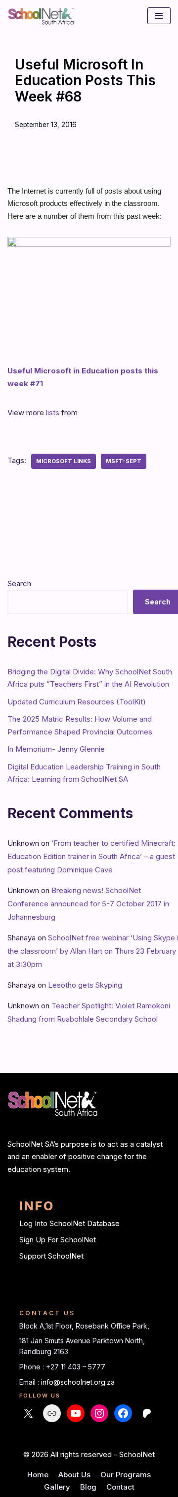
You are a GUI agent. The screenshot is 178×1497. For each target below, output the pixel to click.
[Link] (52, 1413)
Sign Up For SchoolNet (57, 1239)
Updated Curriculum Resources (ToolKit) (76, 701)
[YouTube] (76, 1413)
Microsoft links (63, 461)
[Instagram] (99, 1413)
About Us (74, 1474)
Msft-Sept (123, 461)
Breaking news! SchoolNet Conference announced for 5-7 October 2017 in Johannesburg (88, 904)
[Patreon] (147, 1413)
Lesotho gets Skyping (85, 985)
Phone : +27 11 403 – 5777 (62, 1367)
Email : (30, 1382)
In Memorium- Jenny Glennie (56, 749)
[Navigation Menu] (159, 15)
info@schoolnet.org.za (78, 1382)
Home (37, 1474)
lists (52, 412)
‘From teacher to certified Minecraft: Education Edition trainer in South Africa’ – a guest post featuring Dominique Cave (91, 856)
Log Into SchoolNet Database (69, 1223)
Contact (120, 1487)
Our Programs (125, 1474)
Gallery (57, 1487)
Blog (88, 1487)
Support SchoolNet (51, 1256)
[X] (28, 1413)
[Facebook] (123, 1413)
